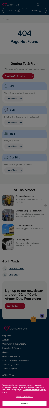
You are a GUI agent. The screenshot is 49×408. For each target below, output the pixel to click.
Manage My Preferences (24, 397)
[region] (24, 393)
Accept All (24, 403)
